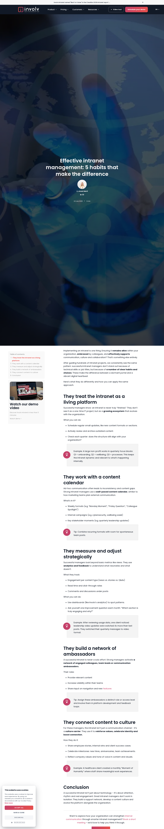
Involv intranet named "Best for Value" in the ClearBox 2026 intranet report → (82, 2)
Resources (92, 9)
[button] (19, 822)
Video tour (117, 9)
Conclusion (16, 375)
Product (51, 9)
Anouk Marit (83, 191)
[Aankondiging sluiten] (142, 2)
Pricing (63, 9)
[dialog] (19, 806)
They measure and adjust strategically (27, 366)
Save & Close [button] (18, 813)
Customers (77, 9)
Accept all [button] (19, 808)
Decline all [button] (18, 817)
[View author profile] (83, 195)
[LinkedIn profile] (81, 195)
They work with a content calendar (25, 363)
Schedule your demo (136, 9)
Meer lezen (9, 803)
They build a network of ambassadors (26, 369)
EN (156, 9)
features (107, 688)
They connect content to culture (25, 372)
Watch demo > (16, 419)
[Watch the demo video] (26, 391)
